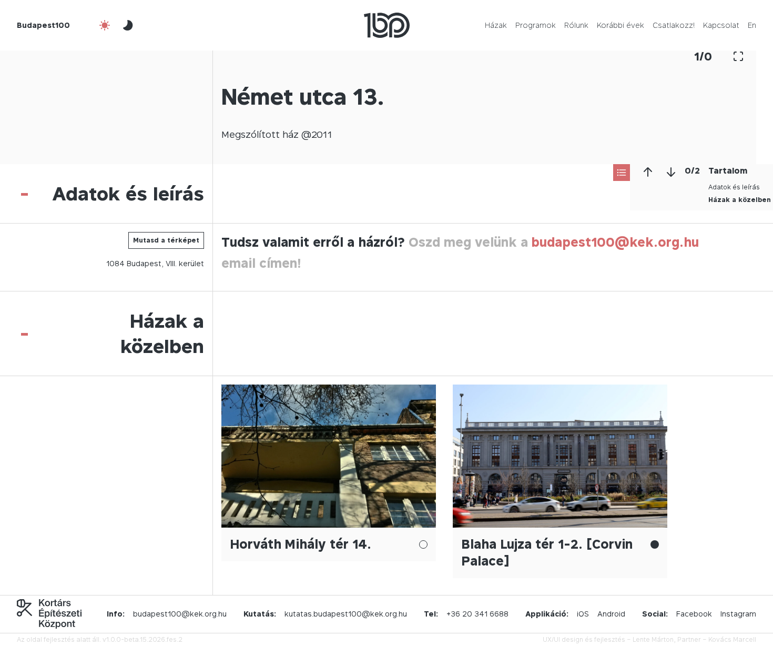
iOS (583, 613)
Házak (496, 25)
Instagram (738, 613)
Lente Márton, (654, 639)
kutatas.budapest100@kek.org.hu (345, 613)
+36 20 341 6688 (477, 613)
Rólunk (576, 25)
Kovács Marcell (732, 639)
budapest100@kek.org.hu (615, 242)
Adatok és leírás (734, 187)
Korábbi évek (620, 25)
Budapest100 (43, 25)
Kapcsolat (721, 25)
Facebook (694, 613)
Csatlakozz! (674, 25)
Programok (535, 25)
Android (611, 613)
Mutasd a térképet (166, 240)
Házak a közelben (739, 200)
